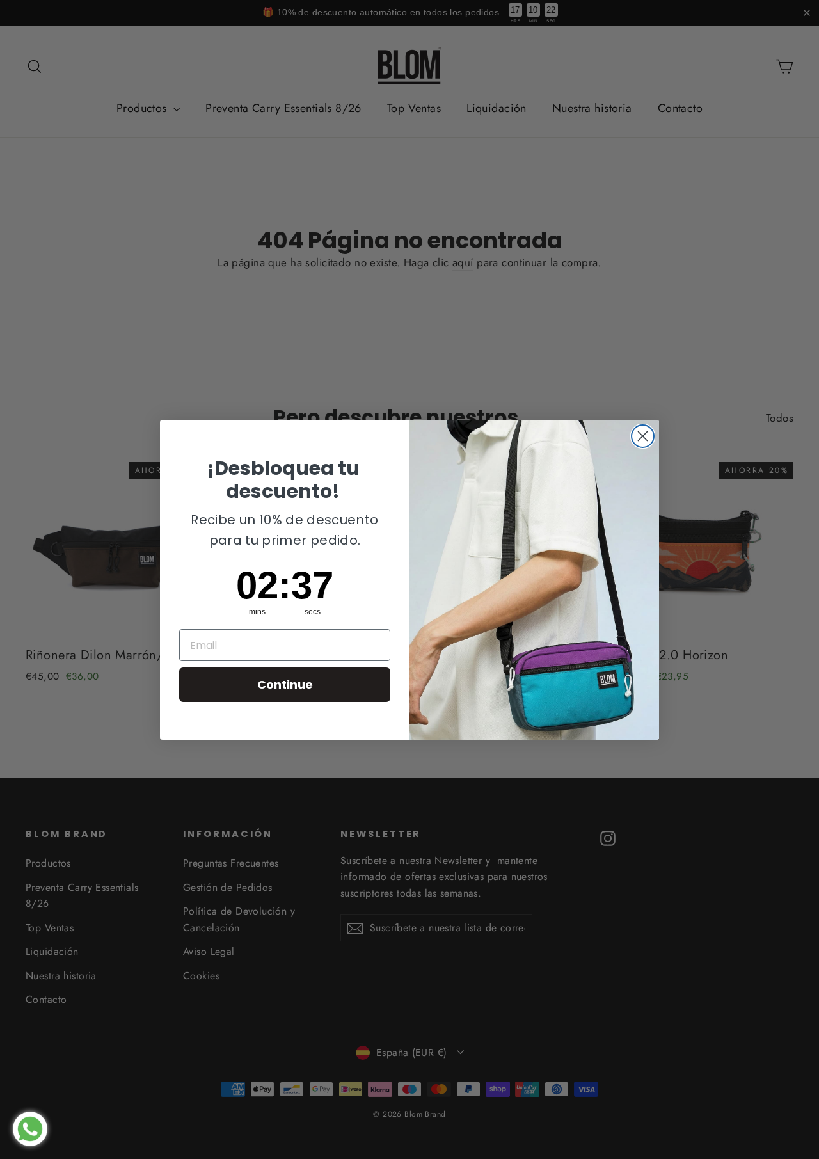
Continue (285, 684)
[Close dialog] (643, 436)
